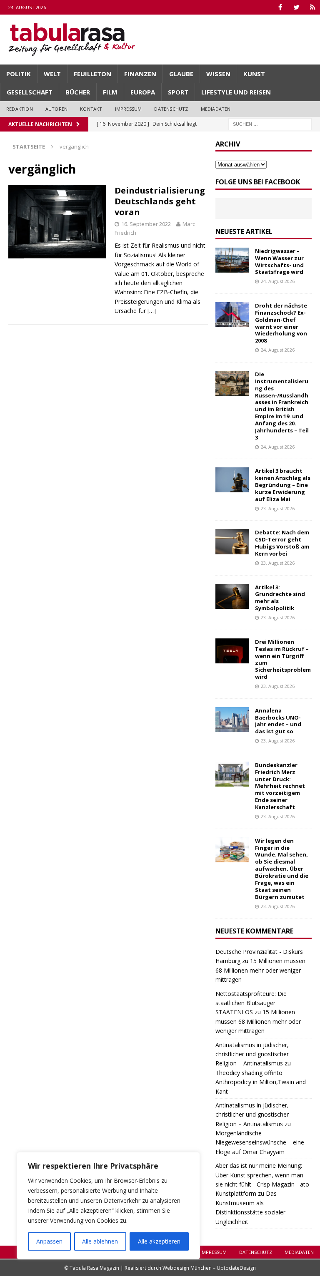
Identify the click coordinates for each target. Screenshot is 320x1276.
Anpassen (49, 1241)
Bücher (77, 92)
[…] (152, 311)
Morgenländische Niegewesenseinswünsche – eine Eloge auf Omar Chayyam (259, 1142)
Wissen (218, 74)
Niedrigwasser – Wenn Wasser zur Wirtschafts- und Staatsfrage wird (279, 261)
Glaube (181, 74)
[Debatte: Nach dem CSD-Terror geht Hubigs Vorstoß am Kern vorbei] (232, 541)
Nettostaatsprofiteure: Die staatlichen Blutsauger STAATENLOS (251, 1003)
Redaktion (19, 109)
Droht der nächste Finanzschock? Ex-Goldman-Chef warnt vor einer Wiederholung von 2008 (281, 323)
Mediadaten (216, 109)
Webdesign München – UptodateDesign (209, 1267)
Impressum (128, 109)
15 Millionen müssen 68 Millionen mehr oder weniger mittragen (260, 970)
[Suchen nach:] (270, 123)
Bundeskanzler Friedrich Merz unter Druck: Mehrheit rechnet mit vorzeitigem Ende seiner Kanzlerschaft (280, 786)
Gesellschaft (29, 92)
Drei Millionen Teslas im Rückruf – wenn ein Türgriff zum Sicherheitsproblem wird (283, 659)
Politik (18, 74)
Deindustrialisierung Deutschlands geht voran (160, 201)
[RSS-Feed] (312, 7)
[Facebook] (280, 7)
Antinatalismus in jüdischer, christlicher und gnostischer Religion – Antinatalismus (252, 1054)
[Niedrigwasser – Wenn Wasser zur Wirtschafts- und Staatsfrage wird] (232, 260)
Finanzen (140, 74)
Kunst (254, 74)
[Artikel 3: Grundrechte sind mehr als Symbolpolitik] (232, 596)
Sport (178, 92)
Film (110, 92)
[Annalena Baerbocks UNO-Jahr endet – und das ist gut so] (232, 719)
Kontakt (91, 109)
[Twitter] (296, 7)
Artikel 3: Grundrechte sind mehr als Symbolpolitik (280, 597)
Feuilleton (92, 74)
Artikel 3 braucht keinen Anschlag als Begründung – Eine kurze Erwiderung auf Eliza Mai (282, 485)
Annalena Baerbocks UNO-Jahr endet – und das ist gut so (278, 721)
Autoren (56, 109)
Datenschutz (171, 109)
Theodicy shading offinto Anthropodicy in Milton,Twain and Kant (260, 1082)
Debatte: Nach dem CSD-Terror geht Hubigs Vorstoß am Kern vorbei (282, 543)
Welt (52, 74)
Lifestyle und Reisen (236, 92)
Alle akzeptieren (159, 1241)
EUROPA (142, 92)
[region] (108, 1205)
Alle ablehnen (100, 1241)
